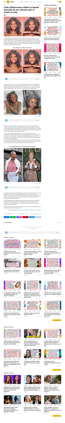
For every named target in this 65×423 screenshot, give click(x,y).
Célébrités (25, 391)
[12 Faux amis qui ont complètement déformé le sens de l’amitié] (52, 354)
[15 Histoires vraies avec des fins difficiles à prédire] (32, 305)
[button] (9, 214)
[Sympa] (10, 1)
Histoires (45, 23)
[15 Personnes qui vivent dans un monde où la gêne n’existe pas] (52, 30)
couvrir (22, 133)
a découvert (15, 84)
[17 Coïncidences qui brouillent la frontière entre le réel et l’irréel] (12, 263)
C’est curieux (6, 273)
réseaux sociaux (37, 38)
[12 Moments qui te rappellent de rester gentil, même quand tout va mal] (52, 67)
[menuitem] (21, 2)
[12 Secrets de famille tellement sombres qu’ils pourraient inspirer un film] (12, 305)
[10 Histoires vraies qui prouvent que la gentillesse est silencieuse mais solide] (52, 305)
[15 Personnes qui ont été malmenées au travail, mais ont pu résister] (12, 244)
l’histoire (19, 207)
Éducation (45, 274)
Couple (5, 367)
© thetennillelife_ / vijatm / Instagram (9, 74)
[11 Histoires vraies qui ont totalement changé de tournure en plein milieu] (52, 244)
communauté (32, 85)
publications (15, 127)
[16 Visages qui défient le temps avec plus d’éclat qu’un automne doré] (32, 354)
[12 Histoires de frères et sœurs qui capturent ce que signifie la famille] (52, 285)
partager (19, 88)
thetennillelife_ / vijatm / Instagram (22, 210)
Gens (4, 4)
